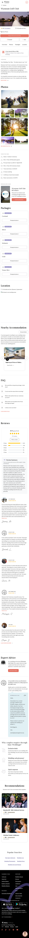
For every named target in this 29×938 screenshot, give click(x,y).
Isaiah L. (6, 549)
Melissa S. (7, 614)
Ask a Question (18, 895)
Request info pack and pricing (14, 35)
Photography (18, 881)
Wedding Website (6, 885)
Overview (4, 44)
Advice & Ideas (18, 893)
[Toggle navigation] (2, 2)
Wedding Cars (20, 857)
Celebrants (17, 883)
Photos (11, 44)
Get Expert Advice (13, 670)
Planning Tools (6, 874)
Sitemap (7, 926)
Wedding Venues (19, 876)
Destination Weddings (7, 893)
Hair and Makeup (19, 888)
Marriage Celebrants (10, 857)
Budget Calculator (6, 883)
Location (24, 44)
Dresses (17, 879)
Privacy (12, 926)
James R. (7, 521)
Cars (16, 885)
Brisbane (4, 5)
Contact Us (17, 898)
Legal (16, 926)
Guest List (4, 879)
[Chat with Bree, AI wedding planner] (25, 934)
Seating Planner (5, 881)
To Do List (4, 876)
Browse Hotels (23, 332)
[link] (2, 930)
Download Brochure (19, 199)
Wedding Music (21, 861)
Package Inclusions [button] (14, 220)
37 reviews (7, 28)
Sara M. (6, 581)
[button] (14, 386)
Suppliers (17, 874)
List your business (6, 917)
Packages (17, 44)
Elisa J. (6, 640)
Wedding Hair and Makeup (14, 864)
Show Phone (5, 31)
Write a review (14, 439)
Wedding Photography (9, 861)
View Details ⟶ (10, 365)
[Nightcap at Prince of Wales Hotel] (14, 353)
